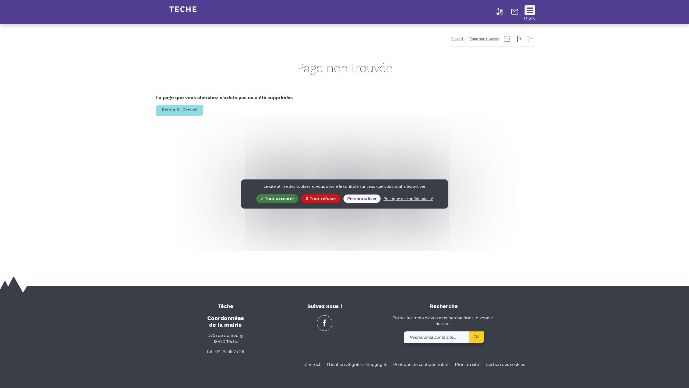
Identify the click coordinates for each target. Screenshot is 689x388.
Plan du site (467, 365)
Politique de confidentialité (420, 365)
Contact (312, 365)
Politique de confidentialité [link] (408, 198)
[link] (514, 13)
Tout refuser (322, 199)
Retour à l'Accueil (180, 110)
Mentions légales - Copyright (357, 365)
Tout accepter (279, 199)
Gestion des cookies (505, 365)
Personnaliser (362, 199)
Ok (477, 337)
